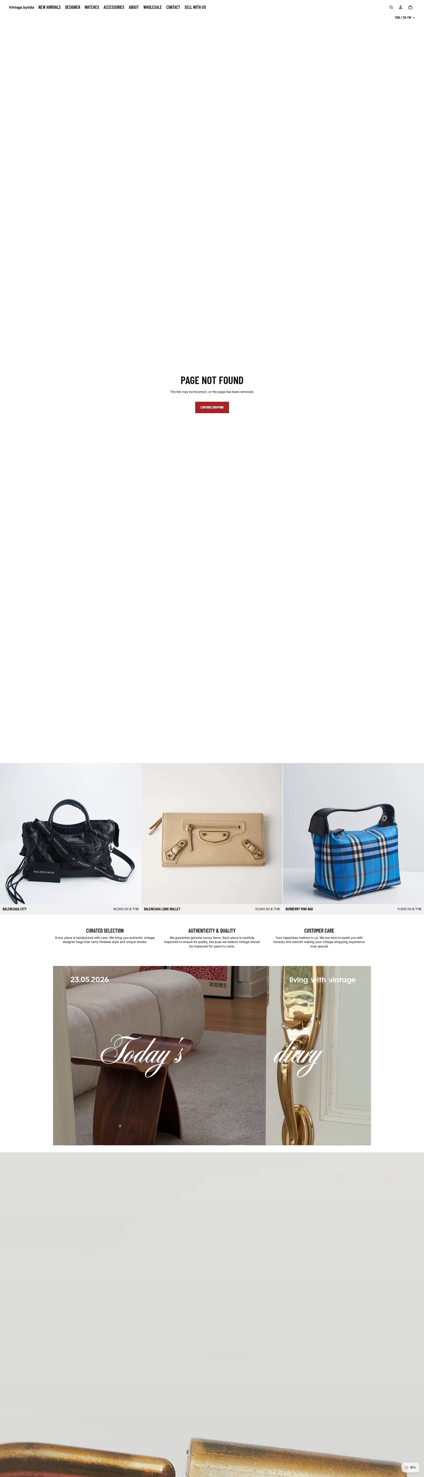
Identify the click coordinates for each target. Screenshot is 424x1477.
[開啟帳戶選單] (400, 7)
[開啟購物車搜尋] (391, 7)
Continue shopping (212, 407)
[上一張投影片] (6, 834)
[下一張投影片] (134, 834)
